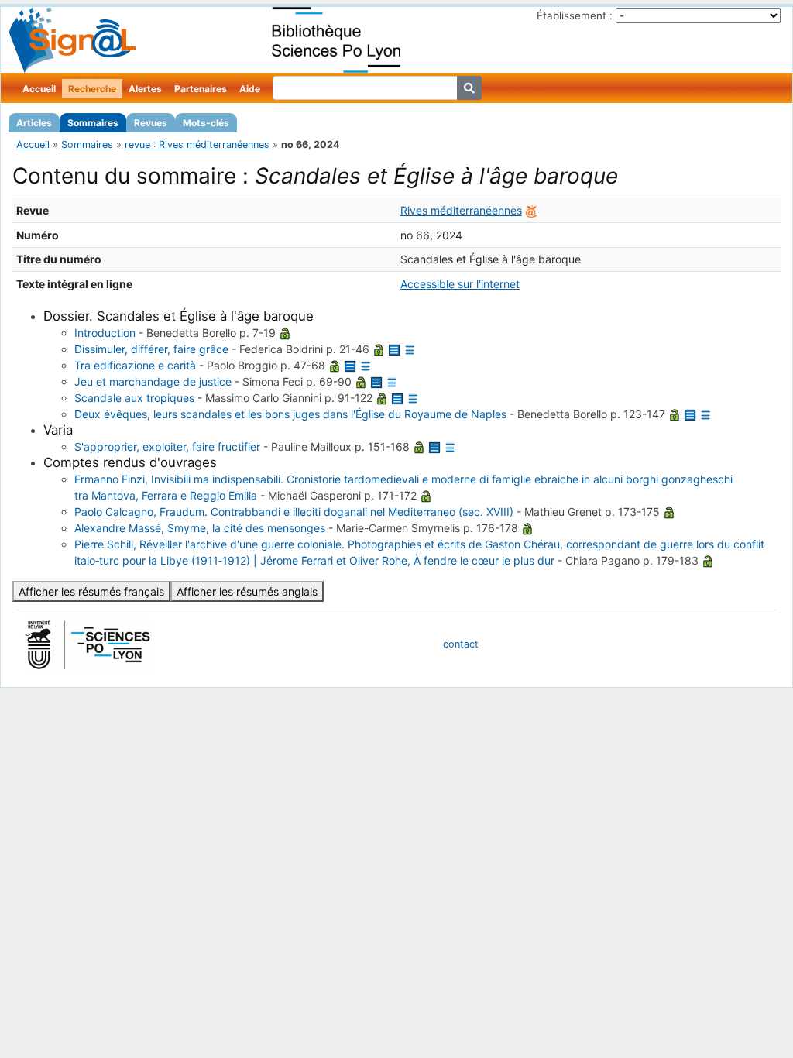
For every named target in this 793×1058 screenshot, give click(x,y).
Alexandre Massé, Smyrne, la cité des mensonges (199, 527)
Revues (150, 123)
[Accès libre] (285, 332)
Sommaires (92, 123)
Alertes (145, 88)
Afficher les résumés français (91, 591)
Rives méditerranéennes (461, 210)
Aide (249, 88)
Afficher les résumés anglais (247, 591)
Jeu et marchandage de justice (153, 381)
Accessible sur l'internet (460, 283)
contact (461, 644)
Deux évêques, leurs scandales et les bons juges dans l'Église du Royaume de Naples (290, 414)
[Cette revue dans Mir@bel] (531, 210)
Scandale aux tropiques (134, 397)
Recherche (92, 88)
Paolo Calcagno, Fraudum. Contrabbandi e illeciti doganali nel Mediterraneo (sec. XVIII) (293, 511)
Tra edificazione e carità (135, 365)
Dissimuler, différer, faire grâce (151, 349)
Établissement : (575, 15)
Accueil (39, 88)
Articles (34, 123)
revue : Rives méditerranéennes (197, 144)
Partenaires (200, 88)
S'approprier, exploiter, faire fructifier (167, 446)
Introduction (105, 332)
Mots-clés (206, 123)
